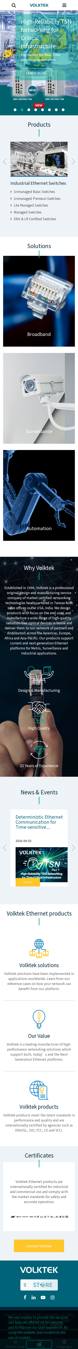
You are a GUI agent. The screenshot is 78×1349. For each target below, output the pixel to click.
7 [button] (56, 109)
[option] (39, 62)
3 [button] (28, 109)
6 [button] (49, 109)
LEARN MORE (36, 97)
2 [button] (22, 109)
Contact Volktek (39, 1245)
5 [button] (42, 109)
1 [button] (15, 109)
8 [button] (63, 109)
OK (39, 1344)
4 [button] (35, 109)
